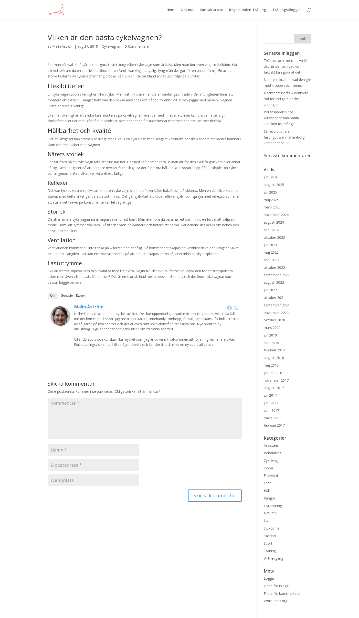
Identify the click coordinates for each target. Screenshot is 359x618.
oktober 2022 (274, 267)
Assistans (271, 445)
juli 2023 (270, 244)
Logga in (270, 578)
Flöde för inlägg (276, 586)
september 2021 (277, 305)
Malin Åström (63, 46)
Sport (268, 543)
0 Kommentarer (137, 46)
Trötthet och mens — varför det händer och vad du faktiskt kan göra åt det (286, 66)
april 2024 (271, 230)
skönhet (270, 535)
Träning (270, 550)
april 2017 (271, 410)
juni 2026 (271, 177)
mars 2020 (272, 327)
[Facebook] (229, 308)
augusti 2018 (274, 357)
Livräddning (273, 505)
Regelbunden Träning (247, 10)
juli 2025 (270, 192)
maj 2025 (271, 199)
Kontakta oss (211, 10)
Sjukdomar (272, 528)
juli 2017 (270, 395)
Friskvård (271, 475)
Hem (170, 10)
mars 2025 (272, 207)
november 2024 (276, 214)
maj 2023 (271, 252)
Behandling (272, 453)
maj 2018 (271, 365)
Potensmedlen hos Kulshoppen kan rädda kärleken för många (281, 118)
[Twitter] (236, 308)
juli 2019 (270, 335)
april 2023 (271, 260)
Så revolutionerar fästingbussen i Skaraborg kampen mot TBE (284, 137)
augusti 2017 (274, 387)
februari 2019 (274, 350)
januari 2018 (273, 372)
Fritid (268, 483)
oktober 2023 (274, 237)
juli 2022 (270, 290)
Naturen (270, 513)
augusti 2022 (274, 282)
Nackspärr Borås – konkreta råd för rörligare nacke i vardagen (286, 99)
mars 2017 (272, 418)
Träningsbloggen (287, 10)
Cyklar (268, 468)
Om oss (187, 10)
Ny (266, 520)
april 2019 (271, 342)
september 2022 (277, 275)
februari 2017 (274, 425)
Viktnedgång (273, 558)
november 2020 (276, 312)
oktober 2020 (274, 320)
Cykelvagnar (111, 46)
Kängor (269, 498)
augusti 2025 (274, 184)
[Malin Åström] (60, 322)
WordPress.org (275, 600)
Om (52, 295)
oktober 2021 (274, 297)
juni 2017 (271, 403)
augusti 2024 (274, 222)
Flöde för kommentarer (282, 593)
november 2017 (276, 380)
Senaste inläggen (73, 295)
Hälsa (268, 490)
